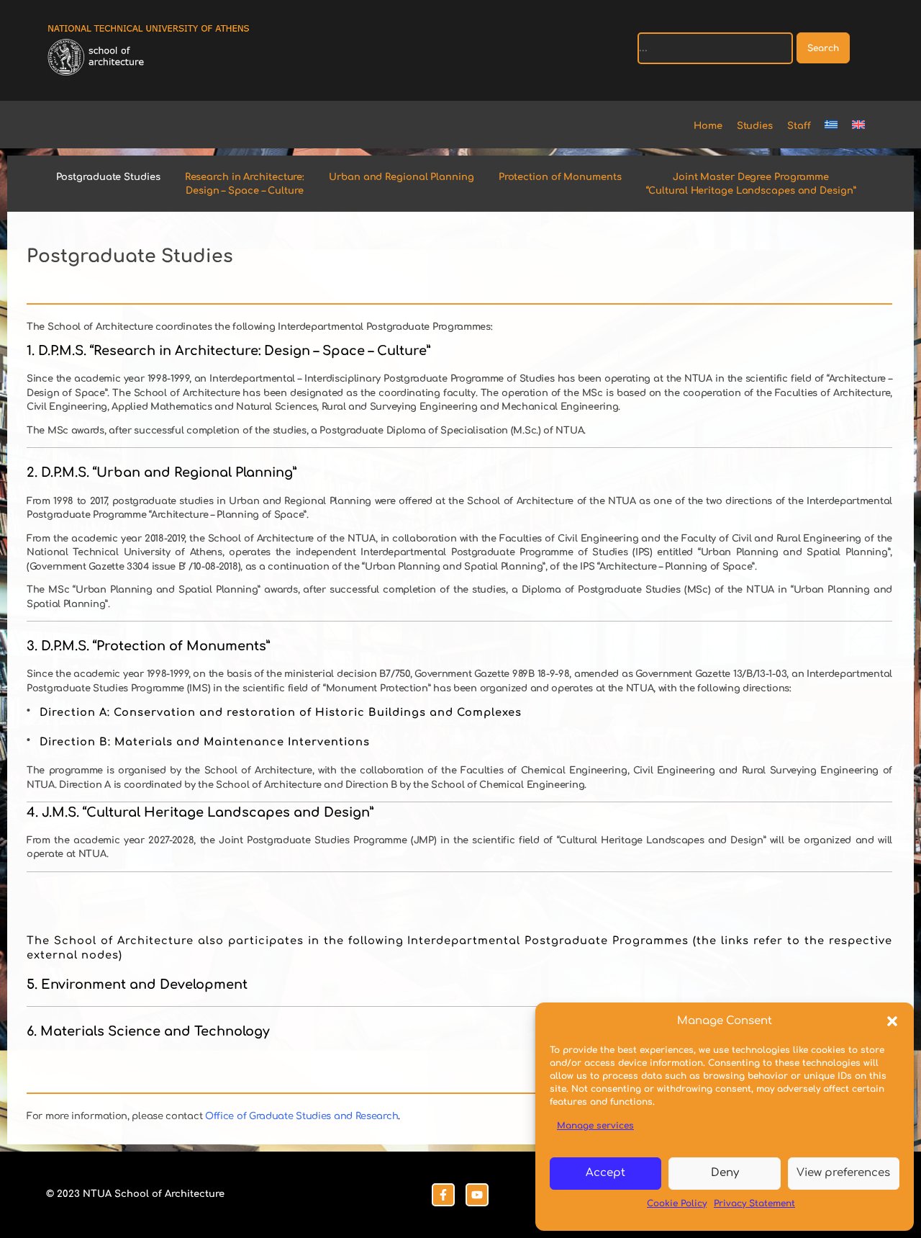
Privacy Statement (754, 1203)
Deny (725, 1173)
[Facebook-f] (443, 1194)
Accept (605, 1173)
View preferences (843, 1173)
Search (823, 48)
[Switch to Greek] (838, 127)
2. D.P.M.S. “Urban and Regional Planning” (161, 472)
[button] (892, 1021)
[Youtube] (477, 1194)
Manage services (595, 1126)
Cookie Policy (677, 1203)
